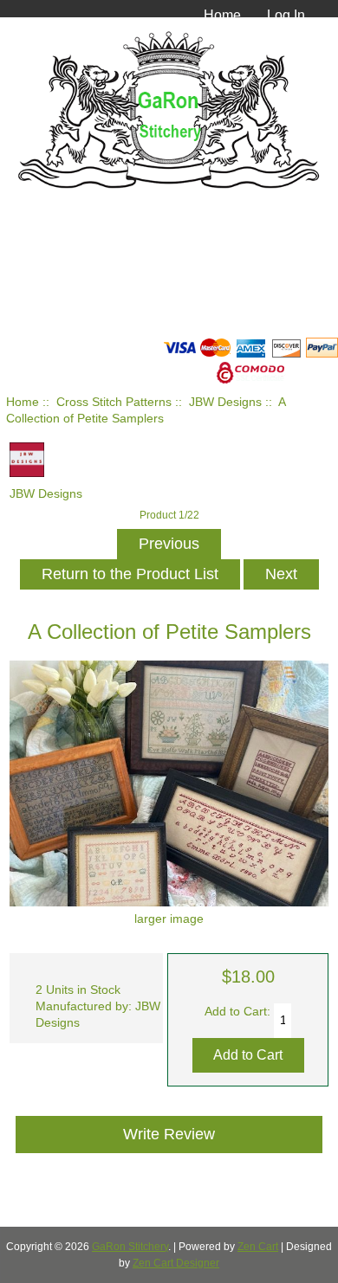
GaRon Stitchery (130, 1247)
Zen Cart (257, 1247)
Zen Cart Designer (176, 1263)
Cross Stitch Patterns (114, 402)
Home (222, 15)
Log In (286, 15)
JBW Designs (225, 402)
